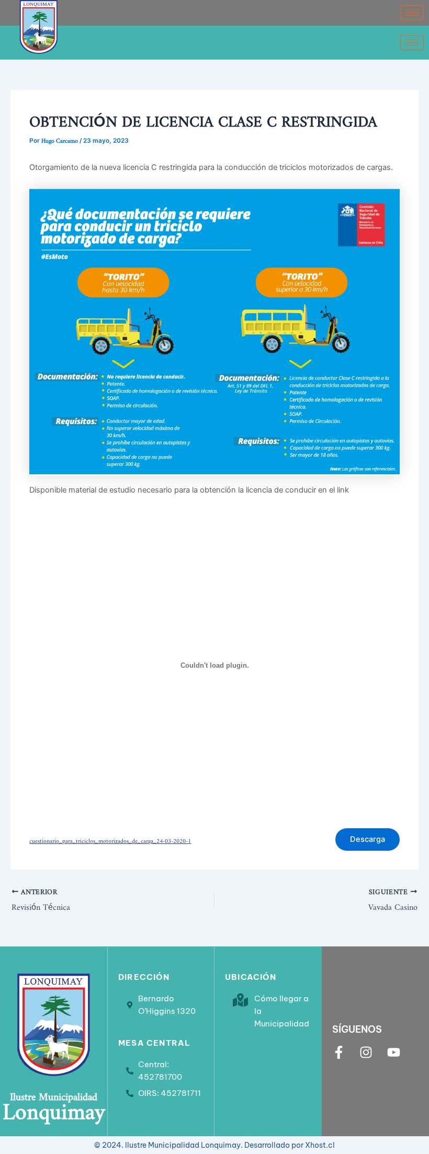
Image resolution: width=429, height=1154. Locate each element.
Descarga (367, 839)
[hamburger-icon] (412, 12)
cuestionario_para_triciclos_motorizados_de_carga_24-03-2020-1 (110, 839)
